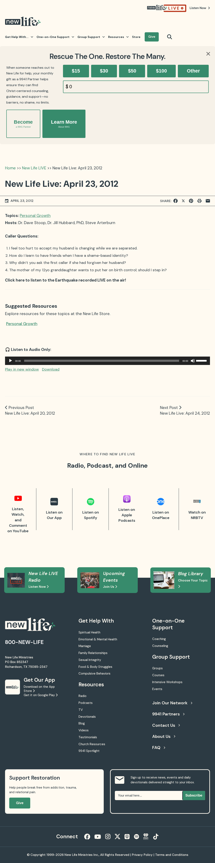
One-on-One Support (53, 37)
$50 (132, 71)
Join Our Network (169, 703)
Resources (116, 37)
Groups (157, 668)
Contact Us (163, 725)
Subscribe (193, 795)
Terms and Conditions (171, 855)
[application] (107, 361)
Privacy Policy (142, 855)
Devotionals (87, 717)
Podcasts (86, 703)
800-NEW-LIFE (24, 642)
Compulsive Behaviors (94, 673)
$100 (161, 71)
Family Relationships (93, 653)
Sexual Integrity (90, 660)
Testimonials (88, 737)
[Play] (10, 361)
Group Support (88, 37)
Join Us (109, 587)
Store (136, 37)
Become (23, 123)
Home (10, 168)
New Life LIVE (34, 168)
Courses (158, 675)
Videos (84, 730)
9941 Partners (166, 714)
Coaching (159, 639)
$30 (104, 71)
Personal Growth (35, 215)
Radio (83, 696)
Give (151, 37)
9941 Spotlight (89, 751)
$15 (76, 71)
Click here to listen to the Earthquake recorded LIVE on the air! (65, 280)
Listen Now (38, 587)
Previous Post (21, 407)
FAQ (156, 747)
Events (157, 689)
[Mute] (193, 361)
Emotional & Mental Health (98, 639)
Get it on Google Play (40, 695)
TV (81, 710)
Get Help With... (17, 37)
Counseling (160, 646)
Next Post (169, 407)
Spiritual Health (89, 632)
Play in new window (22, 369)
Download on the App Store (39, 689)
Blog (82, 723)
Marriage (85, 646)
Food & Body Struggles (95, 667)
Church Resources (92, 744)
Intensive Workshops (167, 682)
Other (193, 71)
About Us (161, 736)
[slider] (202, 360)
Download (50, 369)
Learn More (64, 123)
